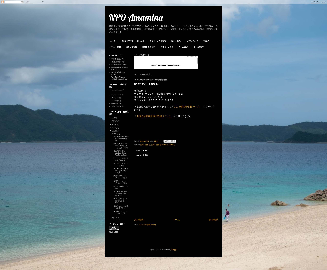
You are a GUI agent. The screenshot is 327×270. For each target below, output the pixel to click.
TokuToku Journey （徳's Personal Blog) (119, 78)
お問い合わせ (192, 41)
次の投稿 (138, 219)
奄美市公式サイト (118, 59)
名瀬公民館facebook (118, 65)
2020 (114, 121)
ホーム (112, 41)
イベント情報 (115, 47)
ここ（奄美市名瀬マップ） (187, 106)
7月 (115, 134)
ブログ (206, 41)
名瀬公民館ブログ (118, 62)
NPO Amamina (136, 17)
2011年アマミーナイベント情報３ (120, 177)
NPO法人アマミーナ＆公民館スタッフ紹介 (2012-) (120, 146)
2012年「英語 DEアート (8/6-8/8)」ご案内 (120, 171)
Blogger (174, 250)
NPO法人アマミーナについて (132, 41)
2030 (114, 118)
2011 (114, 218)
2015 (114, 124)
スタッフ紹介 (176, 41)
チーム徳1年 (184, 47)
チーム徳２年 (116, 104)
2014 (114, 128)
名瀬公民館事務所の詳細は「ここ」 (155, 116)
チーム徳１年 (116, 101)
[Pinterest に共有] (174, 141)
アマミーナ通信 (167, 47)
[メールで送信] (165, 141)
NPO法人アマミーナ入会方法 (120, 164)
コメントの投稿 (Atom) (147, 225)
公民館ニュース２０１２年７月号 (120, 207)
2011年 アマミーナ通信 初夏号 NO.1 (120, 201)
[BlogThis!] (167, 141)
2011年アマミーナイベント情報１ (120, 212)
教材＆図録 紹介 (148, 47)
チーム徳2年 (199, 47)
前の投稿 (213, 219)
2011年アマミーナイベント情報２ (120, 182)
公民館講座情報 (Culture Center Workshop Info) (120, 153)
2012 (114, 131)
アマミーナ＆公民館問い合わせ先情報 (120, 138)
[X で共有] (169, 141)
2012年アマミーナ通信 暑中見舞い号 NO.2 (120, 194)
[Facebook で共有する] (172, 141)
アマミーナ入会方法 (158, 41)
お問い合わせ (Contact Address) (163, 145)
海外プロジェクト (118, 106)
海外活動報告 (131, 47)
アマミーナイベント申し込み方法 (120, 159)
